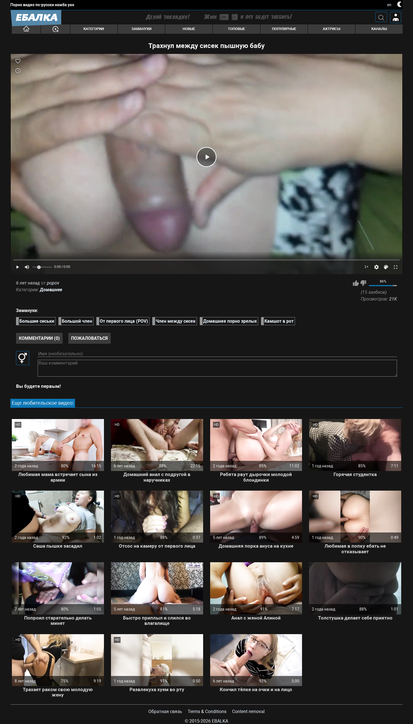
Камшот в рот (279, 321)
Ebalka (220, 721)
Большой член (77, 321)
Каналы (379, 29)
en (389, 5)
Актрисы (331, 29)
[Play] (206, 157)
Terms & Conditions (207, 711)
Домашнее (51, 289)
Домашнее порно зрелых (230, 321)
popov (53, 283)
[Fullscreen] (395, 267)
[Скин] (386, 267)
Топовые (236, 29)
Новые (189, 29)
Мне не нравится (363, 283)
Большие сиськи (36, 321)
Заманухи (141, 29)
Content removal (248, 711)
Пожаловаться (89, 338)
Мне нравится (356, 283)
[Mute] (27, 267)
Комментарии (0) (39, 338)
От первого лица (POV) (124, 321)
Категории (93, 29)
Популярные (284, 29)
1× (366, 267)
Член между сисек (176, 321)
